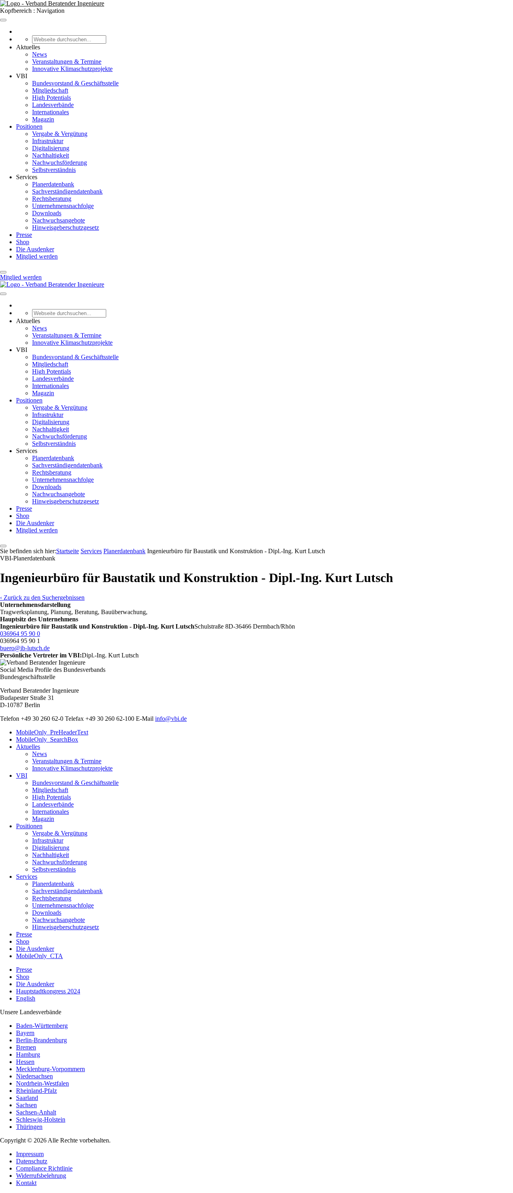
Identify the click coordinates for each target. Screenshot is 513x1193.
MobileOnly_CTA (39, 955)
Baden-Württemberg (42, 1025)
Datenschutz (31, 1161)
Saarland (27, 1097)
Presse (24, 234)
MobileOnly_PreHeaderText (52, 732)
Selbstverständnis (54, 169)
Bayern (25, 1032)
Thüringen (29, 1126)
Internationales (50, 112)
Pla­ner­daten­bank (124, 551)
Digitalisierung (50, 148)
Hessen (25, 1061)
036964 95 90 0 (20, 633)
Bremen (26, 1047)
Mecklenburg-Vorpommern (50, 1069)
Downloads (46, 213)
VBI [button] (21, 76)
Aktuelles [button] (28, 47)
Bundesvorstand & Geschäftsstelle (75, 83)
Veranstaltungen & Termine (66, 61)
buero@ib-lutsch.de (25, 648)
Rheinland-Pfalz (36, 1090)
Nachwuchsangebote (58, 220)
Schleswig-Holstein (40, 1119)
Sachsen (26, 1105)
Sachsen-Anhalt (36, 1112)
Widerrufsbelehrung (41, 1175)
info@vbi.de (171, 718)
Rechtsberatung (51, 198)
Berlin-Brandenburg (41, 1040)
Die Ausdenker (35, 249)
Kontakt (26, 1182)
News (39, 54)
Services (91, 551)
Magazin (43, 119)
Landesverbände (53, 104)
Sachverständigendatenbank (67, 191)
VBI (21, 775)
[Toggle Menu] (3, 20)
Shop (22, 242)
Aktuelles (28, 746)
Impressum (30, 1154)
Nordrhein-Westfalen (42, 1083)
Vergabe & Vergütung (59, 133)
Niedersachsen (34, 1076)
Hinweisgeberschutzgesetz (65, 227)
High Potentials (51, 97)
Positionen (29, 126)
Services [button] (26, 177)
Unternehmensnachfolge (63, 205)
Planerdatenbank (53, 184)
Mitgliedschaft (50, 90)
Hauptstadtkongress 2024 (48, 991)
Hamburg (28, 1054)
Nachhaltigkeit (50, 155)
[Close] (3, 272)
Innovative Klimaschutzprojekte (72, 68)
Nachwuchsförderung (59, 162)
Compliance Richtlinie (44, 1168)
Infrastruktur (47, 140)
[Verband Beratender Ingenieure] (52, 3)
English (25, 998)
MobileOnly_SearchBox (47, 739)
